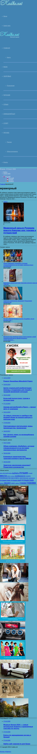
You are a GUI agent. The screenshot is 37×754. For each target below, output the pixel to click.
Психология (10, 85)
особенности (20, 476)
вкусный (5, 473)
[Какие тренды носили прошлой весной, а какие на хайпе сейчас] (14, 581)
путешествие (5, 480)
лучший (30, 473)
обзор (8, 476)
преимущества (5, 478)
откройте (28, 476)
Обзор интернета (12, 151)
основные (12, 476)
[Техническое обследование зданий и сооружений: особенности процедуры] (12, 620)
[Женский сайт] (11, 5)
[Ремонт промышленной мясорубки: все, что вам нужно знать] (13, 523)
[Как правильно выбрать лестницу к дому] (12, 697)
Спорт (5, 123)
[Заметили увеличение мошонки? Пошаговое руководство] (12, 299)
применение (32, 478)
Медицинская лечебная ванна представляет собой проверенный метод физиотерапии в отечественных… (19, 338)
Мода (5, 67)
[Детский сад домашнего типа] (12, 562)
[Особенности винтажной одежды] (12, 659)
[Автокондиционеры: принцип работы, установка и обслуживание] (12, 639)
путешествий (16, 480)
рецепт (7, 483)
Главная (2, 184)
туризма (31, 482)
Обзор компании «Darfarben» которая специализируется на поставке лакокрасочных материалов (18, 265)
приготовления (24, 478)
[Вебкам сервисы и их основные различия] (14, 601)
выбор (10, 473)
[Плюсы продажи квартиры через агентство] (12, 543)
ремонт (2, 483)
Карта (9, 57)
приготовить (15, 478)
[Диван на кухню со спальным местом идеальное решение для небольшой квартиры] (17, 678)
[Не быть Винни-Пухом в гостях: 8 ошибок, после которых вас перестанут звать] (12, 317)
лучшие (23, 472)
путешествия (27, 480)
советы (17, 483)
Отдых (5, 104)
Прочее (6, 132)
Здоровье (7, 76)
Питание (6, 95)
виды (1, 473)
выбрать (15, 473)
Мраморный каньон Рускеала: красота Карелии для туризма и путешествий (19, 230)
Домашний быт (9, 114)
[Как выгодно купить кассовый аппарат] (14, 504)
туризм (23, 483)
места (3, 475)
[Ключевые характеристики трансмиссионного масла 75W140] (12, 281)
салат (13, 483)
